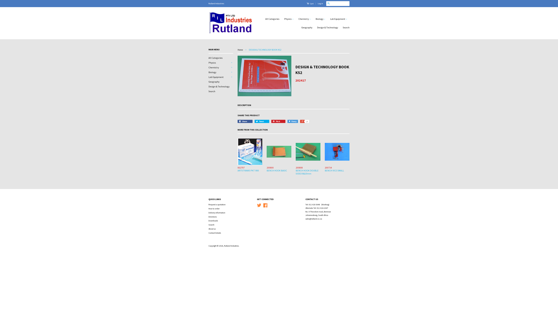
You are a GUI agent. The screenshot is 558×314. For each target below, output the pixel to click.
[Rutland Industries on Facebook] (265, 206)
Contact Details (215, 233)
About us (212, 229)
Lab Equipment (338, 18)
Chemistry (303, 18)
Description (244, 105)
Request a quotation (217, 204)
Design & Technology (327, 27)
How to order (214, 208)
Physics (288, 18)
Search (346, 27)
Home (240, 49)
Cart (312, 3)
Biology (320, 18)
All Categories (272, 18)
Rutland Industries (231, 246)
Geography (306, 27)
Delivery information (217, 213)
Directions (213, 217)
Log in (320, 3)
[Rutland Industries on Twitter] (259, 206)
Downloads (213, 221)
